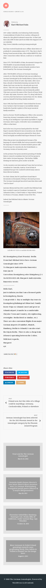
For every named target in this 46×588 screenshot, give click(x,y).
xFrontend (28, 583)
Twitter (23, 372)
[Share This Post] (10, 354)
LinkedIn (9, 382)
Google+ (24, 377)
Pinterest (10, 377)
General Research (8, 11)
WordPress (17, 583)
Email (21, 382)
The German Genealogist (20, 579)
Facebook (10, 372)
